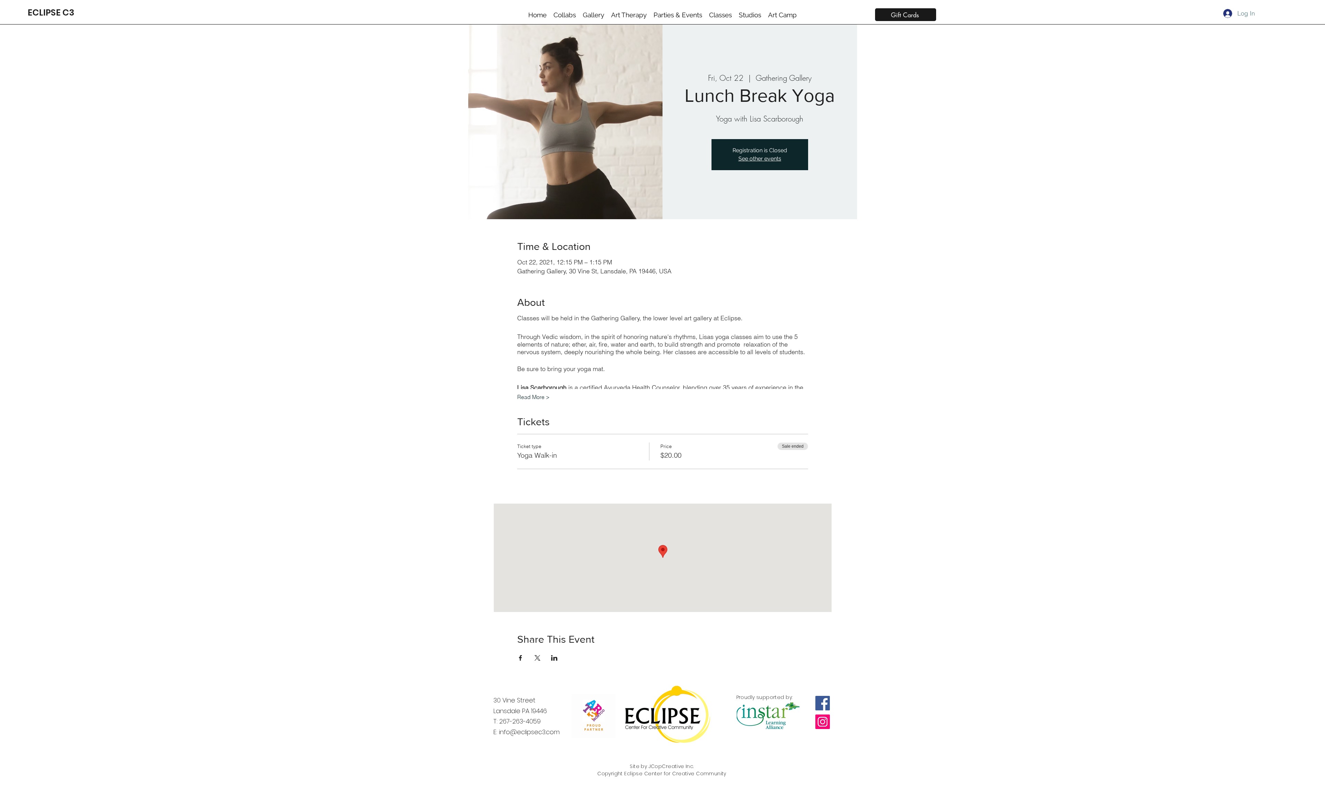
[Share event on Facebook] (520, 658)
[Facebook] (822, 703)
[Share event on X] (537, 658)
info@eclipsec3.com (529, 732)
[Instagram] (822, 722)
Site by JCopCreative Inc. (662, 766)
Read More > (533, 397)
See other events (759, 158)
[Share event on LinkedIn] (554, 658)
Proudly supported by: (764, 697)
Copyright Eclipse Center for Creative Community (661, 773)
